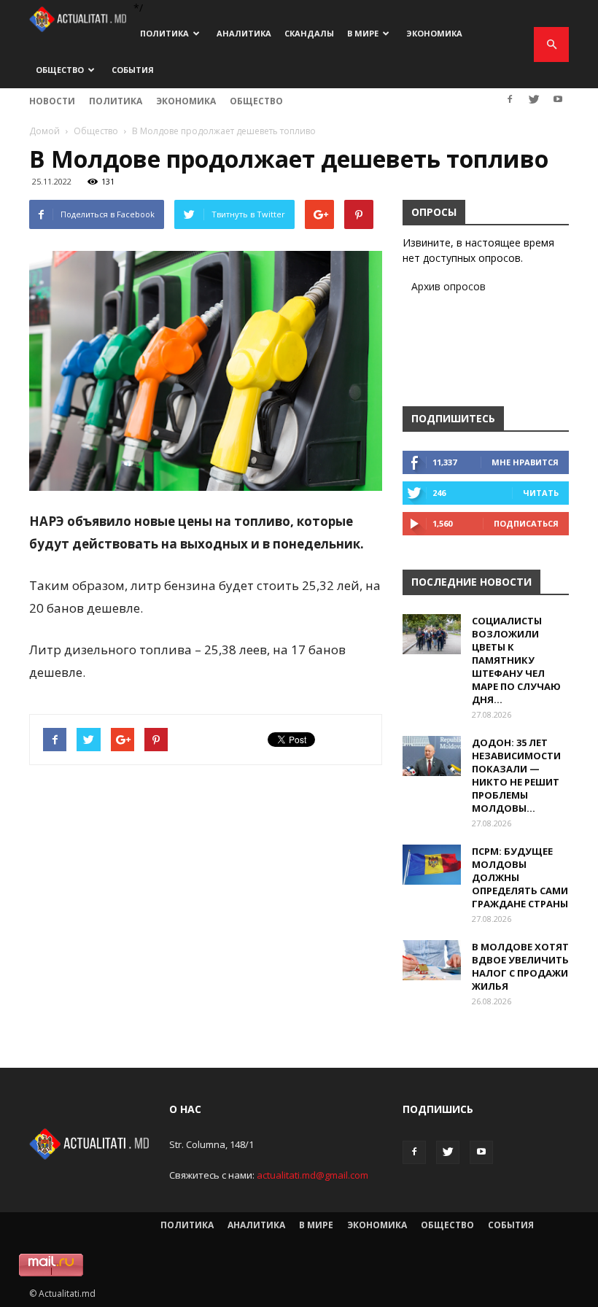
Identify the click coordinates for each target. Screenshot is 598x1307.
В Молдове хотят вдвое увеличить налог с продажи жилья (520, 966)
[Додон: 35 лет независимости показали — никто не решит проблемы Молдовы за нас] (432, 756)
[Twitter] (534, 99)
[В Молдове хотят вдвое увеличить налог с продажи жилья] (432, 960)
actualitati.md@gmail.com (312, 1175)
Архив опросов (448, 286)
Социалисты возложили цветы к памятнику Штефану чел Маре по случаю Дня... (516, 660)
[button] (551, 44)
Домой (44, 131)
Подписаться (526, 523)
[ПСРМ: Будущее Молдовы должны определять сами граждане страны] (432, 865)
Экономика (434, 33)
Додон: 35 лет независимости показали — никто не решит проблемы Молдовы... (516, 775)
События (133, 69)
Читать (541, 492)
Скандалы (309, 33)
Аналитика (244, 33)
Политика (164, 33)
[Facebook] (510, 99)
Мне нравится (525, 462)
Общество (60, 69)
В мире (362, 33)
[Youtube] (558, 99)
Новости (52, 101)
